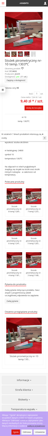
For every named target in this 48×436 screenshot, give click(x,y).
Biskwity (23, 399)
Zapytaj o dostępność (16, 80)
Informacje (23, 380)
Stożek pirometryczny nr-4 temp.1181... (14, 273)
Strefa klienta (23, 389)
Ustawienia (40, 432)
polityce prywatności (36, 426)
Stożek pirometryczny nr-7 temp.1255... (33, 209)
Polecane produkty (14, 181)
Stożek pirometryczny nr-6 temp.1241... (14, 241)
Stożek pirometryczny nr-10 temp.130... (24, 358)
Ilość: (31, 93)
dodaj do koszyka (33, 108)
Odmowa (27, 432)
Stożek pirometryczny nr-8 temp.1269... (14, 209)
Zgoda (16, 432)
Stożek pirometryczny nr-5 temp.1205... (33, 241)
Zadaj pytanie (12, 301)
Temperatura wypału (23, 409)
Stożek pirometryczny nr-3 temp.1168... (33, 273)
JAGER (17, 74)
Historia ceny (11, 88)
